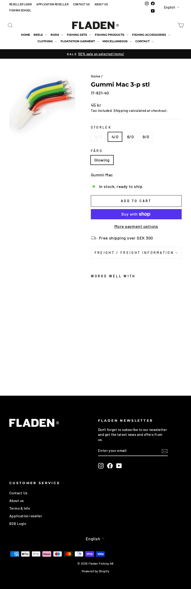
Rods (55, 34)
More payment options (136, 226)
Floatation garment (78, 41)
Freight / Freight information (134, 253)
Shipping (120, 110)
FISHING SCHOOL (20, 10)
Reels (39, 34)
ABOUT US (101, 4)
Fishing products (110, 34)
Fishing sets (77, 34)
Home (25, 34)
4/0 (115, 136)
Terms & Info (19, 508)
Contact (142, 41)
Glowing (102, 159)
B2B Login (17, 523)
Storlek (101, 127)
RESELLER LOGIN (20, 4)
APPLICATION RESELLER (52, 4)
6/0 (130, 136)
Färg (97, 151)
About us (16, 500)
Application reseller (25, 516)
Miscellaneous (115, 41)
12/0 (98, 136)
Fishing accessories (149, 34)
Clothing (46, 41)
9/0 (146, 136)
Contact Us (18, 493)
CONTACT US (81, 4)
